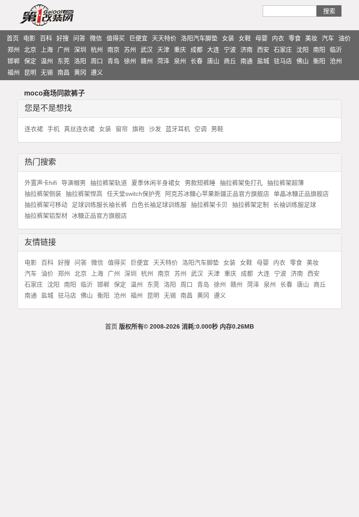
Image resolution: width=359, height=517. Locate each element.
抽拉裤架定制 (250, 204)
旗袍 (138, 128)
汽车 (328, 38)
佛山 (302, 60)
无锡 (47, 72)
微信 (96, 38)
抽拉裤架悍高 (84, 193)
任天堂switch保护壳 (134, 193)
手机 (53, 128)
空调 (200, 128)
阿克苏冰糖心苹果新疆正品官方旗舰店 (217, 193)
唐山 (213, 60)
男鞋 (217, 128)
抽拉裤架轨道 (108, 182)
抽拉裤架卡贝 (209, 204)
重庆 (180, 49)
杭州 (97, 49)
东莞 (63, 60)
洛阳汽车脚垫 (199, 38)
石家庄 (283, 49)
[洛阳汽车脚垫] (63, 14)
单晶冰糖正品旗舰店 (301, 193)
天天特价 (164, 38)
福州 (13, 72)
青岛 (113, 60)
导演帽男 (73, 182)
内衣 (278, 38)
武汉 (147, 49)
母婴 (261, 38)
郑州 (13, 49)
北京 (30, 49)
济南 (246, 49)
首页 (13, 38)
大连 (213, 49)
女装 (228, 38)
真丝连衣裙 (79, 128)
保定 (30, 60)
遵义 (97, 72)
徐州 (130, 60)
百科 (46, 38)
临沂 (336, 49)
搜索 (329, 10)
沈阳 (302, 49)
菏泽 (163, 60)
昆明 (30, 72)
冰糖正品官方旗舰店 (99, 215)
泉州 (180, 60)
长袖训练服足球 (294, 204)
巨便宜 (138, 38)
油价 (344, 38)
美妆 (311, 38)
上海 (47, 49)
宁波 (230, 49)
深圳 (80, 49)
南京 (113, 49)
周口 (97, 60)
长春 (196, 60)
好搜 (62, 38)
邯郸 (13, 60)
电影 (29, 38)
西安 (263, 49)
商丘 (230, 60)
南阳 (319, 49)
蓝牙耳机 (177, 128)
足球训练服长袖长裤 (99, 204)
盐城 (263, 60)
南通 (246, 60)
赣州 (147, 60)
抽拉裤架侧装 (43, 193)
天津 (163, 49)
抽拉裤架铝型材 (46, 215)
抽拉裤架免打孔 (241, 182)
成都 (196, 49)
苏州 (130, 49)
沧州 (336, 60)
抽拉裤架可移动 (46, 204)
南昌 (63, 72)
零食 (295, 38)
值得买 (115, 38)
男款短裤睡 (200, 182)
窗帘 (122, 128)
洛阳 (80, 60)
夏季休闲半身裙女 (155, 182)
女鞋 (245, 38)
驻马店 (283, 60)
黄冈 (80, 72)
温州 (47, 60)
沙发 (155, 128)
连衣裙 (34, 128)
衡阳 (319, 60)
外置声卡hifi (41, 182)
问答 (79, 38)
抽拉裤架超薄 (285, 182)
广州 (63, 49)
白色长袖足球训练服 (159, 204)
